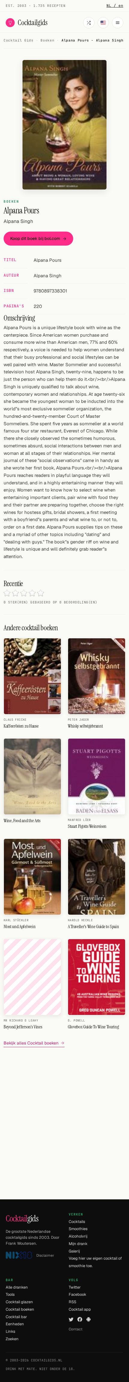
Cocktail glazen (19, 1301)
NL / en (114, 5)
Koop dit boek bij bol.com (35, 238)
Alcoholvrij (78, 1236)
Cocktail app (80, 1309)
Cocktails (77, 1221)
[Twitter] (71, 1319)
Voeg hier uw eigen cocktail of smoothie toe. (95, 1262)
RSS (72, 1301)
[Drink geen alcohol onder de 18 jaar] (19, 1255)
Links (10, 1331)
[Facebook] (79, 1319)
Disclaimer (45, 1255)
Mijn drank (78, 1243)
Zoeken (12, 1338)
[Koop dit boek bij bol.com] (64, 124)
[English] (103, 22)
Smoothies (78, 1228)
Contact (75, 1329)
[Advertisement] (64, 1116)
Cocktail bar (16, 1316)
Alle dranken (17, 1287)
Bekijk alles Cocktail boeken (31, 1043)
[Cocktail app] (88, 1319)
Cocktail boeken (20, 1309)
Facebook (77, 1294)
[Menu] (117, 22)
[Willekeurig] (88, 22)
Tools (10, 1294)
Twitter (75, 1287)
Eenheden (15, 1323)
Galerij (74, 1251)
